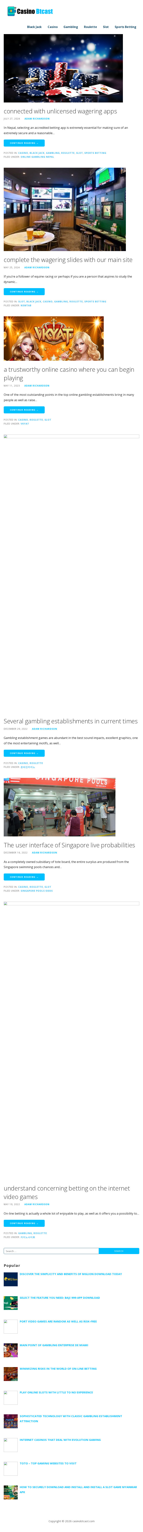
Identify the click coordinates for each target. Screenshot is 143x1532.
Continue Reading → (24, 143)
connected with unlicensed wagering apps (60, 111)
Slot (106, 27)
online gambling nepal (37, 156)
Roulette (90, 27)
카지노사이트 (28, 1237)
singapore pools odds (37, 890)
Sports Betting (125, 27)
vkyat (25, 423)
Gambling (70, 27)
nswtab (26, 305)
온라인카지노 (28, 766)
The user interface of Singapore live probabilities (69, 845)
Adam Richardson (37, 118)
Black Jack (34, 27)
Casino (53, 27)
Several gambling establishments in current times (71, 721)
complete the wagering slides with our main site (68, 260)
